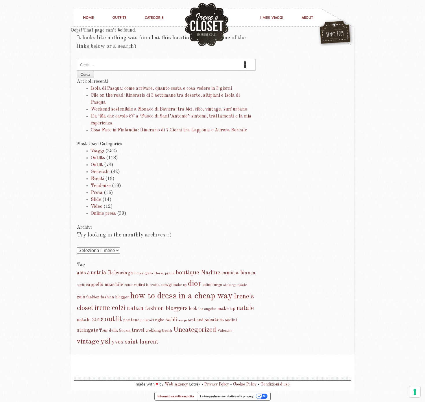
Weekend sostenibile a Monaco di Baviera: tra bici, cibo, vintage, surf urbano (169, 109)
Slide (96, 199)
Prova (97, 192)
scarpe (183, 320)
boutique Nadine (198, 273)
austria (97, 273)
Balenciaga (120, 273)
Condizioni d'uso (275, 384)
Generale (100, 172)
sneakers (214, 319)
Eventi (97, 179)
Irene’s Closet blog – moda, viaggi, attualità (206, 24)
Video (96, 206)
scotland (196, 320)
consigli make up (174, 285)
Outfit (97, 165)
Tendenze (101, 185)
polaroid (147, 320)
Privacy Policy (216, 384)
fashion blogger (115, 297)
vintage (88, 341)
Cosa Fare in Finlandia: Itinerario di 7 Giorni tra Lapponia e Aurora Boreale (169, 130)
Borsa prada (164, 273)
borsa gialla (143, 273)
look (193, 308)
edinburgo (229, 285)
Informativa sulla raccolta (176, 396)
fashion (92, 297)
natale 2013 (90, 319)
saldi (171, 320)
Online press (103, 213)
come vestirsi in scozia (142, 285)
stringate (87, 330)
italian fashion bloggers (157, 308)
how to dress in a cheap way (181, 296)
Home (88, 18)
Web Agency (176, 384)
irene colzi (110, 308)
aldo (81, 273)
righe (159, 320)
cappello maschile (104, 284)
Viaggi (97, 151)
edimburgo (212, 285)
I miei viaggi (271, 18)
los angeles (207, 309)
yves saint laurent (135, 342)
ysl (105, 341)
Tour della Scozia (115, 330)
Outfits (119, 18)
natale (245, 308)
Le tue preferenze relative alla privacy (227, 396)
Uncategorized (194, 329)
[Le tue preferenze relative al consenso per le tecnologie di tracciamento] (414, 391)
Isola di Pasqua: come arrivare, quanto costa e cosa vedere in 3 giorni (161, 88)
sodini (231, 320)
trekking (153, 330)
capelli (81, 285)
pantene (131, 320)
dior (195, 284)
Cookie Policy (244, 384)
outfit (113, 319)
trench (167, 331)
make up (226, 308)
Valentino (224, 331)
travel (138, 330)
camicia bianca (238, 273)
